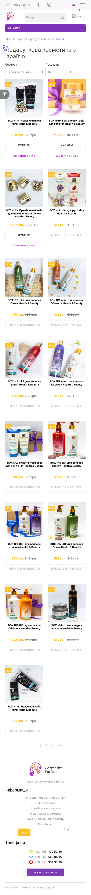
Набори (17, 39)
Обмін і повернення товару (45, 818)
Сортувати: (13, 64)
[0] (78, 16)
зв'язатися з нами (45, 872)
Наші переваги (45, 803)
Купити (24, 145)
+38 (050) (48, 862)
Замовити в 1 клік (24, 155)
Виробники (45, 824)
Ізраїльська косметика (45, 813)
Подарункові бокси (39, 39)
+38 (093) (48, 851)
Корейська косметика (45, 808)
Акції (24, 832)
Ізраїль (60, 39)
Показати (52, 64)
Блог (66, 829)
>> (59, 745)
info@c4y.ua (21, 5)
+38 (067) (48, 857)
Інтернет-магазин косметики (45, 797)
